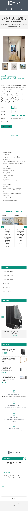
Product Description (14, 135)
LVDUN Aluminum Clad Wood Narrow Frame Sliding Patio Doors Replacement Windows (8, 378)
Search (3, 489)
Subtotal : (3, 114)
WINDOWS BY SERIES (8, 280)
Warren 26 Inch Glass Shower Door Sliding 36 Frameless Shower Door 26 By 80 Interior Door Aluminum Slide (7, 236)
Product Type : (4, 121)
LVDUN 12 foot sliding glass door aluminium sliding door (14, 332)
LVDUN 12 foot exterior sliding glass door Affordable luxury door (7, 368)
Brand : (3, 118)
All (1, 24)
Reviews (14, 139)
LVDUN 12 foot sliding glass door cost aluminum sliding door (8, 359)
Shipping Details (14, 144)
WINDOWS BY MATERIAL (8, 276)
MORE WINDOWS (7, 292)
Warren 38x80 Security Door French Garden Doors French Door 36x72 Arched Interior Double (20, 235)
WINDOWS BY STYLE (8, 272)
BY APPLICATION (7, 288)
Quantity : (3, 111)
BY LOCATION (6, 284)
